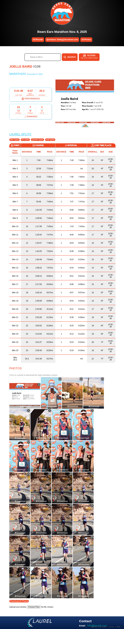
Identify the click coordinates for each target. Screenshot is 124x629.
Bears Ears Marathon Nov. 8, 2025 (62, 31)
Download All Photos (19, 601)
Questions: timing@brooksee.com (62, 40)
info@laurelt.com (97, 625)
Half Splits (50, 140)
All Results (38, 40)
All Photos (86, 40)
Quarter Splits (37, 140)
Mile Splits (14, 140)
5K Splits (25, 140)
